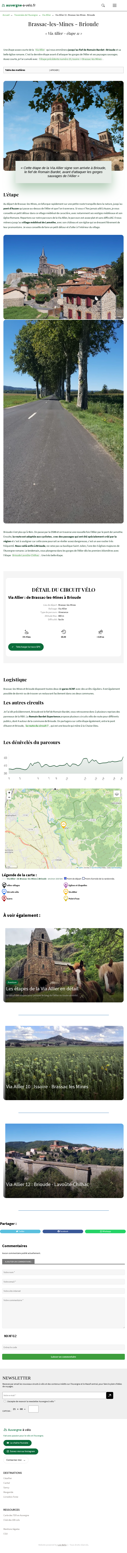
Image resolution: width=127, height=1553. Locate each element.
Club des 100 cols (11, 1520)
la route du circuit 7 (37, 725)
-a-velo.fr (20, 5)
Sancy (6, 1487)
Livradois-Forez (10, 1497)
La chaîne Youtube (19, 1443)
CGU (5, 1533)
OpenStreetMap (97, 868)
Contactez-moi (14, 1460)
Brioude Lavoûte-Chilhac (25, 555)
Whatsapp (106, 1231)
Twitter (21, 1231)
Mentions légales (11, 1529)
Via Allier (40, 49)
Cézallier (7, 1478)
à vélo (19, 1430)
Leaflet (80, 868)
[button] (55, 789)
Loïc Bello (62, 1544)
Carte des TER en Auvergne (16, 1515)
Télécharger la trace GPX (27, 647)
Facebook (64, 1231)
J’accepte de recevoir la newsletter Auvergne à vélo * (30, 1401)
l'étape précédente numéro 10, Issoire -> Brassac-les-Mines (70, 59)
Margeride (8, 1492)
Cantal (6, 1483)
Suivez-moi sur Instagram (22, 1451)
